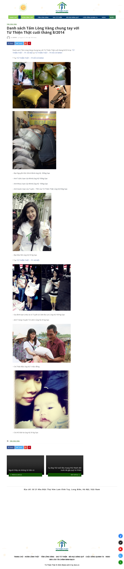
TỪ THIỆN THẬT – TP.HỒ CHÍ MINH (48, 53)
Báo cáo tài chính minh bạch (62, 559)
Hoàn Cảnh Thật (27, 17)
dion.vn (76, 565)
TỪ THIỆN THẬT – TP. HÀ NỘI (28, 260)
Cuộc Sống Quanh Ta (90, 17)
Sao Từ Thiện (57, 17)
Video (104, 17)
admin (15, 37)
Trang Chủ (13, 17)
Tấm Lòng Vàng (43, 17)
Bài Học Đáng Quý (72, 17)
